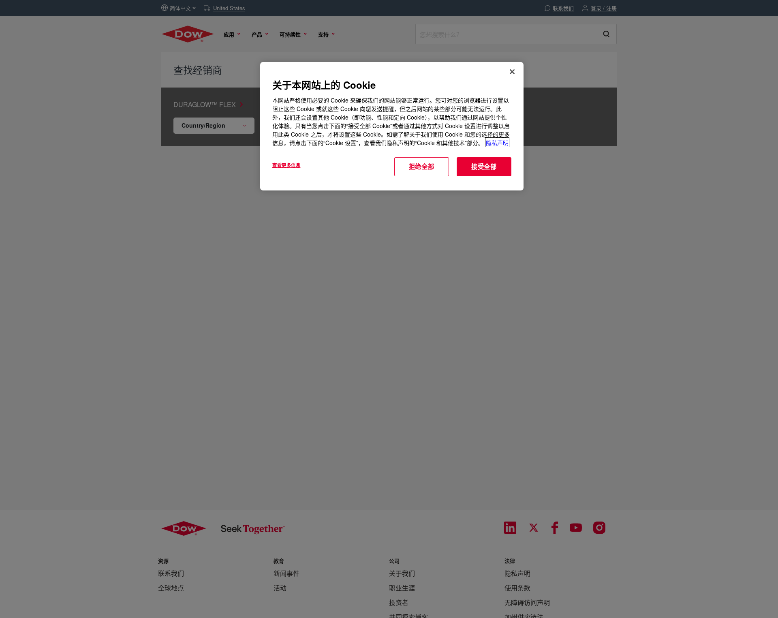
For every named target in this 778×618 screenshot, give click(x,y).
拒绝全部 (421, 166)
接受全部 (484, 166)
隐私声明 (497, 142)
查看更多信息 (286, 164)
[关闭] (512, 72)
